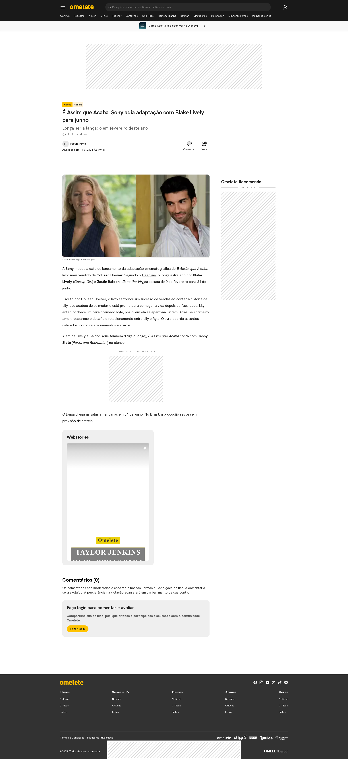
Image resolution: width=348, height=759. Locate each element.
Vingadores (200, 15)
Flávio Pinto (78, 143)
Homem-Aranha (167, 15)
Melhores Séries (261, 15)
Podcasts (79, 15)
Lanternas (132, 15)
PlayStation (217, 15)
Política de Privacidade (100, 737)
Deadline (149, 275)
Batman (185, 15)
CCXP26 (65, 15)
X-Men (92, 15)
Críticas (64, 705)
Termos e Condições (72, 737)
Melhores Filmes (238, 15)
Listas (63, 712)
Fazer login (77, 629)
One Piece (148, 15)
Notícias (64, 699)
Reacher (117, 15)
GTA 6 (104, 15)
